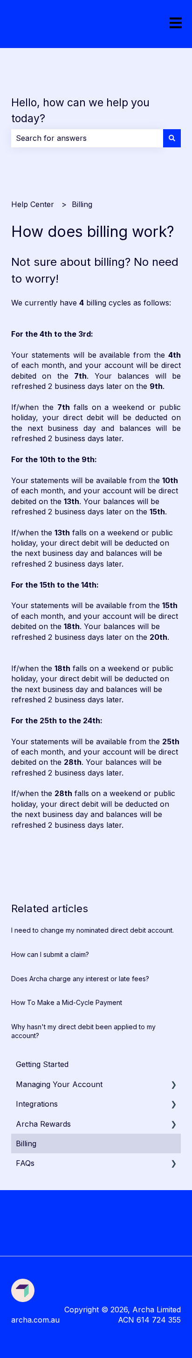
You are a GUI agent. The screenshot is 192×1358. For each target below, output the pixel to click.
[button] (173, 1085)
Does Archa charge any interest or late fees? (80, 979)
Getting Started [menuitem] (42, 1064)
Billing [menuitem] (26, 1143)
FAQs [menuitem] (25, 1163)
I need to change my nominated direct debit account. (92, 930)
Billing (82, 204)
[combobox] (87, 138)
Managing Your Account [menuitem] (59, 1084)
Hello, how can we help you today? (80, 110)
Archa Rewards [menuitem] (43, 1124)
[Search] (172, 138)
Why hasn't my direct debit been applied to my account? (83, 1031)
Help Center (32, 204)
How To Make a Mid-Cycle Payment (66, 1002)
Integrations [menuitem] (37, 1104)
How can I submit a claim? (50, 954)
